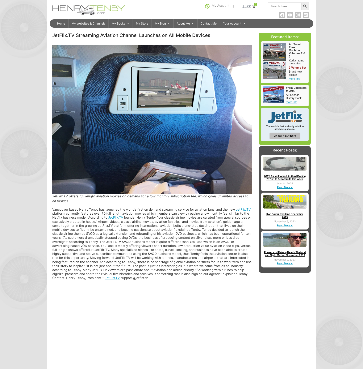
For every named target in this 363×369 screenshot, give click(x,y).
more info (294, 78)
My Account (221, 6)
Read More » (285, 187)
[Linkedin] (306, 15)
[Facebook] (282, 15)
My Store (142, 23)
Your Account (232, 23)
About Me (183, 23)
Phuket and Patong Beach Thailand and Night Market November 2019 (285, 254)
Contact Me (209, 23)
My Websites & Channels (88, 23)
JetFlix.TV (243, 209)
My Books (118, 23)
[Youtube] (290, 15)
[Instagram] (298, 15)
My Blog (160, 23)
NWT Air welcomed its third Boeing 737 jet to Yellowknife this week (285, 178)
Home (61, 23)
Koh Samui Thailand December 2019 (284, 216)
